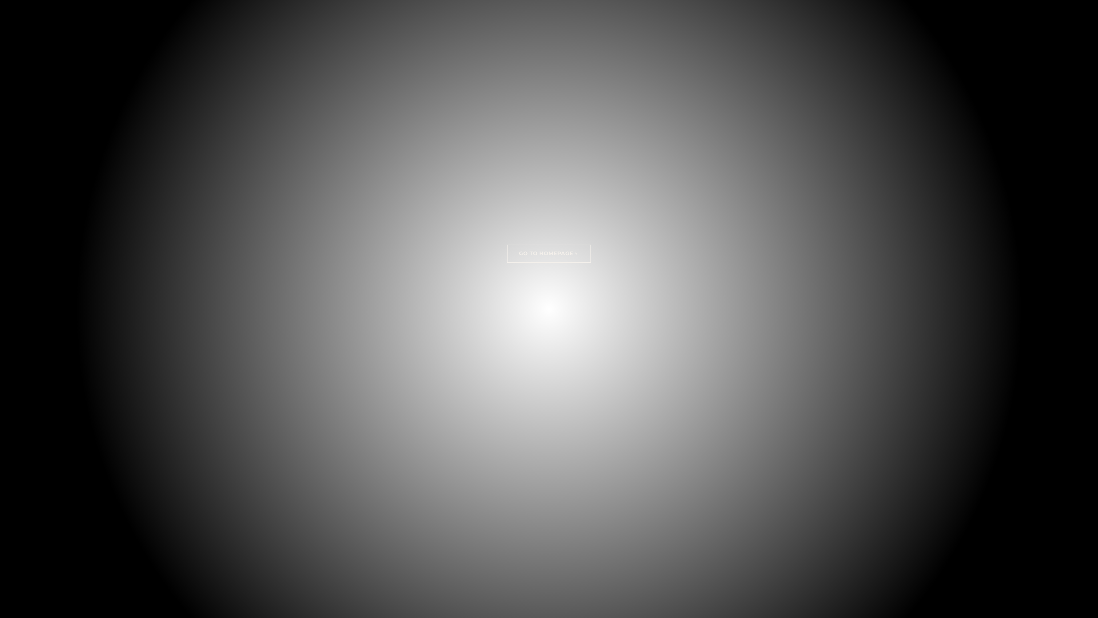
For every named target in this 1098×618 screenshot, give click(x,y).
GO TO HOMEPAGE (546, 253)
